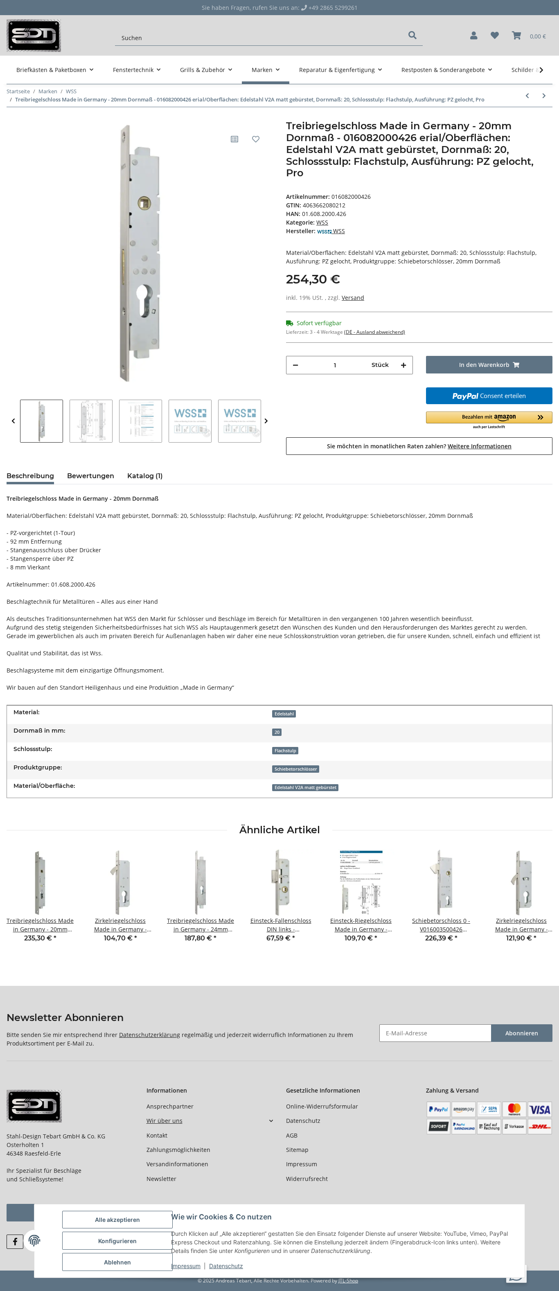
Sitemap (297, 1150)
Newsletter (161, 1179)
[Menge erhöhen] (403, 365)
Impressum (301, 1164)
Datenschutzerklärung (149, 1035)
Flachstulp (285, 750)
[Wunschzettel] (494, 36)
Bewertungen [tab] (90, 476)
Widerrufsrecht (307, 1179)
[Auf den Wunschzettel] (256, 139)
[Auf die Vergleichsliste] (234, 139)
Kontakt (157, 1135)
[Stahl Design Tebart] (34, 35)
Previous (13, 421)
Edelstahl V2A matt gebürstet (305, 787)
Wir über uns (165, 1121)
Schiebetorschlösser (296, 769)
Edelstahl (284, 714)
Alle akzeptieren (117, 1219)
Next (266, 421)
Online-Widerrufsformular (322, 1106)
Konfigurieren (117, 1240)
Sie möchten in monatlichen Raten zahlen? (419, 446)
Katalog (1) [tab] (145, 476)
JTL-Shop (348, 1280)
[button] (474, 36)
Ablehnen (117, 1262)
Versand (353, 297)
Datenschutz (303, 1121)
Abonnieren (521, 1033)
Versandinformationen (177, 1164)
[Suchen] (412, 35)
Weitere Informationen (480, 446)
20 (277, 732)
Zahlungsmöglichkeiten (178, 1150)
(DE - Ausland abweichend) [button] (374, 331)
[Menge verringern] (295, 365)
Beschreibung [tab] (30, 476)
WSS (322, 222)
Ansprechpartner (170, 1106)
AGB (292, 1135)
